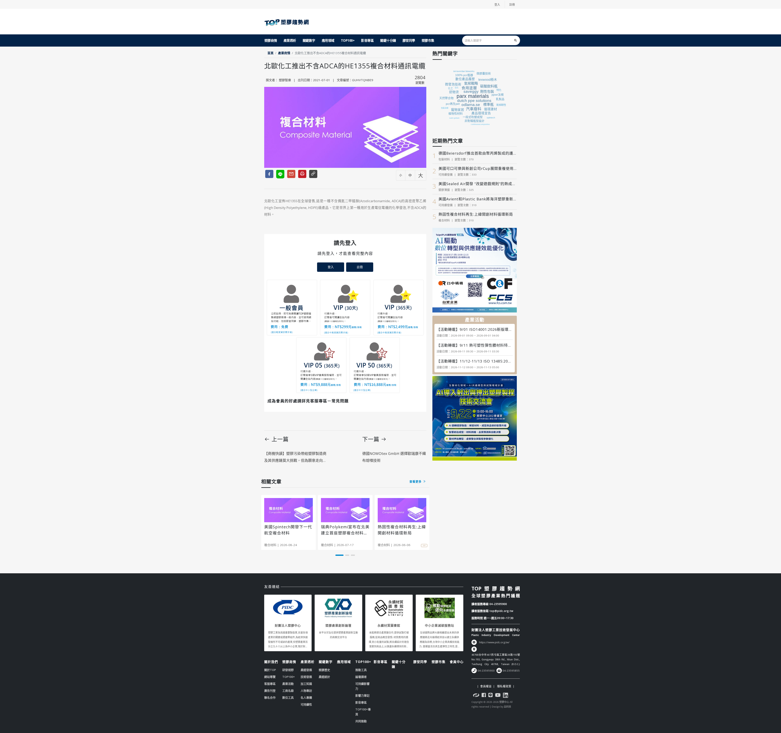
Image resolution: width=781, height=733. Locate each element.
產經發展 (306, 670)
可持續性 (306, 704)
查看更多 (416, 481)
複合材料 (270, 545)
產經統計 (324, 677)
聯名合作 (270, 697)
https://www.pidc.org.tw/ (494, 642)
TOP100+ (348, 40)
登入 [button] (331, 267)
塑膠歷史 (324, 670)
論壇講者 (361, 677)
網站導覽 (270, 677)
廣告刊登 (270, 691)
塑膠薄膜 (444, 190)
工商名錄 (288, 691)
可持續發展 (445, 174)
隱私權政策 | (504, 686)
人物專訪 (306, 691)
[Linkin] (505, 696)
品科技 (507, 706)
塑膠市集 (428, 40)
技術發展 (306, 677)
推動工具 (361, 670)
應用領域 (328, 40)
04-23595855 (511, 670)
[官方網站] (476, 696)
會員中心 (457, 662)
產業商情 (284, 53)
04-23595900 (498, 604)
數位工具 (288, 697)
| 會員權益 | (486, 686)
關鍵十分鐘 (388, 40)
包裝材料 (444, 159)
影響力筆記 (362, 695)
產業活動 (288, 684)
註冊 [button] (360, 267)
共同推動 (361, 721)
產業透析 (290, 40)
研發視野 (288, 670)
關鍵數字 (309, 40)
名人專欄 (306, 697)
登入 (497, 4)
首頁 (270, 53)
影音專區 (367, 40)
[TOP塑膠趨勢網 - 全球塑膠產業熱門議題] (287, 21)
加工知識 (306, 684)
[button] (339, 555)
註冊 (512, 4)
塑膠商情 (270, 40)
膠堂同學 (408, 40)
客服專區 (270, 684)
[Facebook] (484, 696)
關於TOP (270, 670)
